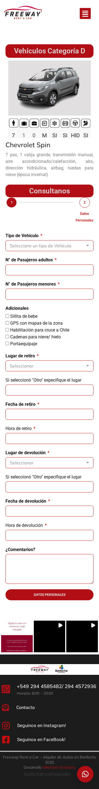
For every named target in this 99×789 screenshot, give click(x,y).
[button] (17, 636)
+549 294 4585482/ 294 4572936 (56, 686)
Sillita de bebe (23, 316)
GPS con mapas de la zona (36, 323)
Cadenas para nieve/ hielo (35, 336)
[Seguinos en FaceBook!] (6, 739)
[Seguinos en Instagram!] (6, 725)
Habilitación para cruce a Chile (39, 330)
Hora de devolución (25, 525)
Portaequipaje (23, 343)
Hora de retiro (19, 428)
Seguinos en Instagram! (41, 725)
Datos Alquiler (12, 217)
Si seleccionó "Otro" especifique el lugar (43, 380)
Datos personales (49, 595)
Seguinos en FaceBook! (41, 739)
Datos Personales (85, 217)
